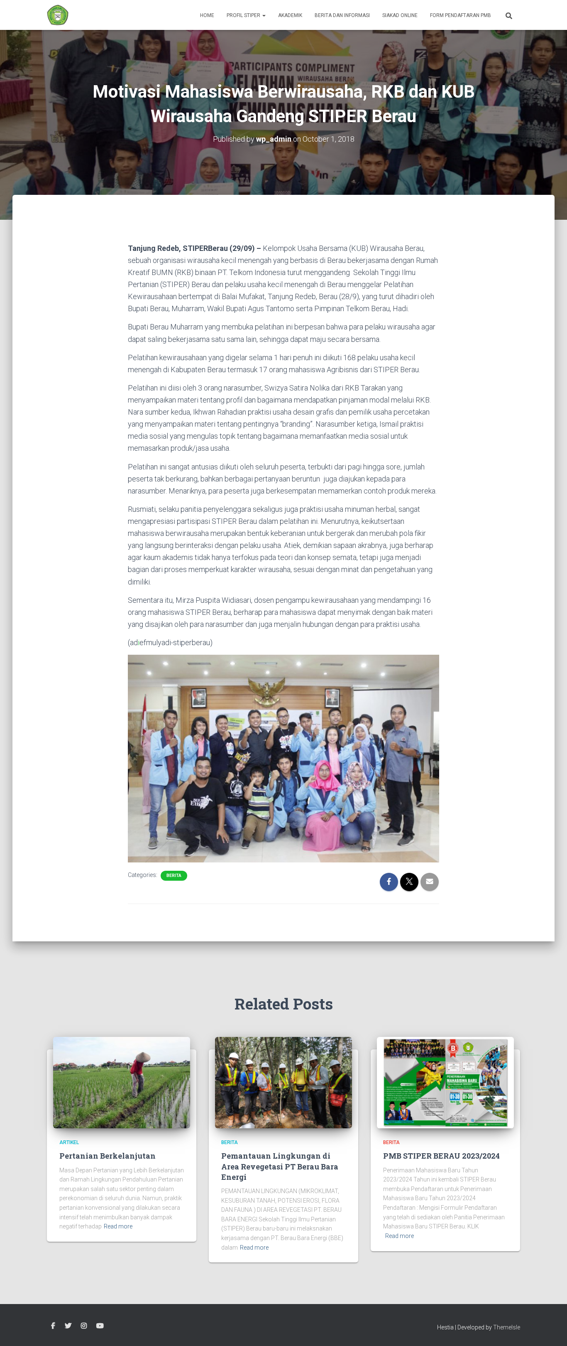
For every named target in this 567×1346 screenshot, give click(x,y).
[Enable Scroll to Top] (550, 1329)
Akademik (290, 15)
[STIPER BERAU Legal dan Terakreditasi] (58, 15)
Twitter (68, 1326)
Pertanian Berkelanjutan (107, 1156)
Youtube (100, 1326)
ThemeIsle (506, 1327)
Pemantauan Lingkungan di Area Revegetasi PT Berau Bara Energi (279, 1166)
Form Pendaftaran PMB (460, 15)
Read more (118, 1226)
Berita (173, 875)
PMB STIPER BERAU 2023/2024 (441, 1156)
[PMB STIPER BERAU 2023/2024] (445, 1082)
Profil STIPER (244, 15)
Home (207, 15)
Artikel (69, 1142)
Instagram (84, 1326)
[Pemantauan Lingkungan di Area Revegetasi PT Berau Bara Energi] (283, 1082)
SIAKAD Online (400, 15)
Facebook (53, 1326)
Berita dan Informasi (342, 15)
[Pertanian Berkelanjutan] (121, 1082)
